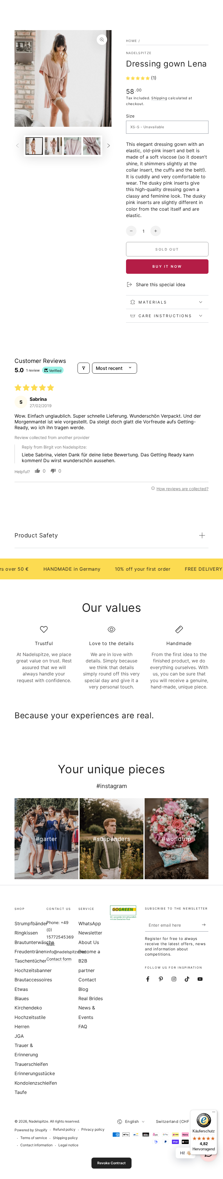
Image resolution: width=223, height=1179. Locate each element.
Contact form (58, 958)
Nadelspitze (139, 53)
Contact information (36, 1145)
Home (131, 41)
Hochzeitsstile (30, 1017)
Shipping (159, 98)
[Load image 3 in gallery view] (72, 146)
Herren (22, 1026)
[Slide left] (17, 146)
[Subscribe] (205, 925)
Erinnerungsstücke (35, 1073)
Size (130, 115)
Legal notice (68, 1145)
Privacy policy (93, 1129)
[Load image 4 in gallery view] (91, 146)
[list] (111, 658)
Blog (83, 989)
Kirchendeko (28, 1008)
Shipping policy (65, 1138)
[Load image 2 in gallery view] (53, 146)
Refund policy (64, 1129)
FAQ (82, 1026)
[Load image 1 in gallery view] (34, 146)
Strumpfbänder (31, 923)
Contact (87, 980)
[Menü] (213, 1113)
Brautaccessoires (33, 980)
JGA (19, 1036)
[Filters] (84, 368)
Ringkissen (26, 933)
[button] (138, 78)
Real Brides (90, 998)
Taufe (21, 1092)
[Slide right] (108, 146)
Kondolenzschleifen (36, 1083)
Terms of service (33, 1138)
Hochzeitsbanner (33, 970)
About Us (88, 942)
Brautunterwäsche (34, 942)
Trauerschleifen (31, 1064)
